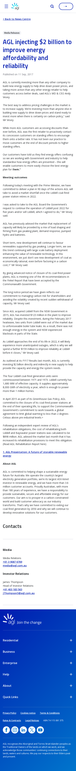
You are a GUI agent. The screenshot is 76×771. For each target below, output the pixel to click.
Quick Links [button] (10, 697)
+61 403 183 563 (12, 589)
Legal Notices (32, 720)
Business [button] (9, 652)
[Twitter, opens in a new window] (31, 729)
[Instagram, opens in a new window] (14, 729)
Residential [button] (10, 640)
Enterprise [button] (10, 663)
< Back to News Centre (17, 19)
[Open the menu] (6, 6)
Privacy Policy (9, 713)
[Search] (52, 6)
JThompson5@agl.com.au (19, 593)
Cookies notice (28, 713)
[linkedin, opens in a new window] (23, 729)
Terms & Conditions (50, 713)
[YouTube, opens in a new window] (40, 729)
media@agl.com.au (15, 565)
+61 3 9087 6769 (12, 561)
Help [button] (6, 674)
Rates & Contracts (12, 720)
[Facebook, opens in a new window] (6, 729)
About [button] (7, 686)
